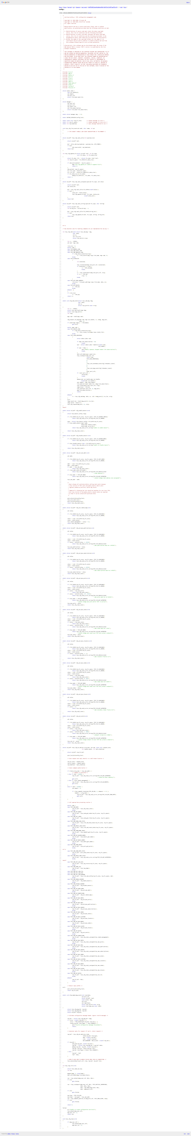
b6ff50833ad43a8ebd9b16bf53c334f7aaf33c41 (102, 7)
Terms (17, 1133)
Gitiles (9, 1133)
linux (60, 7)
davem (78, 7)
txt (185, 1133)
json (188, 1133)
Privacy (13, 1133)
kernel (70, 7)
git (74, 7)
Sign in (188, 2)
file (89, 13)
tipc (125, 7)
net (121, 7)
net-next (84, 7)
